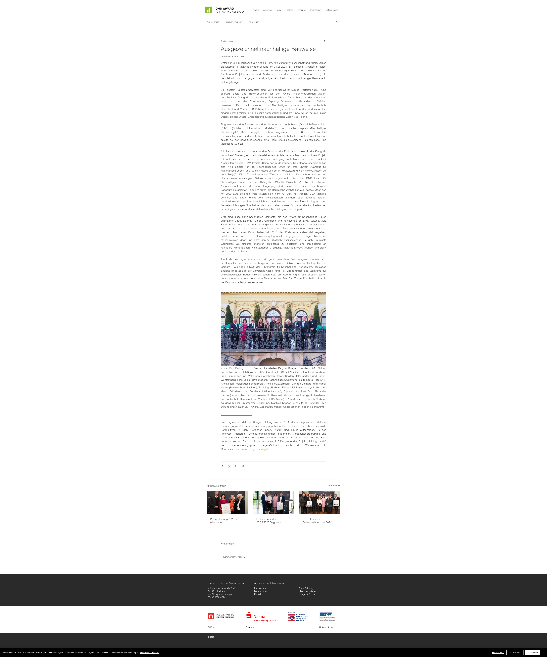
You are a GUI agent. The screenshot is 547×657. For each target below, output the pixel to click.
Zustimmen (533, 652)
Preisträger (253, 22)
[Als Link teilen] (243, 466)
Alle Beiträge (213, 22)
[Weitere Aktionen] (324, 41)
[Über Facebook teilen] (222, 466)
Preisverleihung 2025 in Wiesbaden (223, 520)
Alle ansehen (334, 485)
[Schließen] (543, 652)
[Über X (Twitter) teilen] (229, 466)
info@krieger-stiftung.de (220, 594)
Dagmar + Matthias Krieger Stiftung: (227, 583)
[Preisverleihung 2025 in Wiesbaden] (227, 502)
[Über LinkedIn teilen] (236, 466)
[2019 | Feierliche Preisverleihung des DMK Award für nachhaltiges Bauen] (319, 502)
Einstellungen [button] (498, 652)
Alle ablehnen (515, 652)
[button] (336, 22)
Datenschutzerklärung (150, 652)
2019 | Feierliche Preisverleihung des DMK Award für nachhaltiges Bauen (317, 520)
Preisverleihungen (233, 22)
